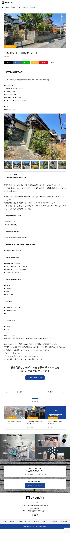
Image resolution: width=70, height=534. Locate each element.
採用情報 (54, 521)
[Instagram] (32, 515)
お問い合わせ (63, 521)
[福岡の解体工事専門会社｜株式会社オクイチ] (7, 3)
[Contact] (35, 515)
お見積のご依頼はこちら (35, 377)
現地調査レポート (10, 46)
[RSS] (37, 515)
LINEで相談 (36, 521)
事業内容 (19, 521)
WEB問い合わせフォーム (35, 485)
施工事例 (27, 521)
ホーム (5, 521)
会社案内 (12, 521)
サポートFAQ (45, 521)
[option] (35, 137)
